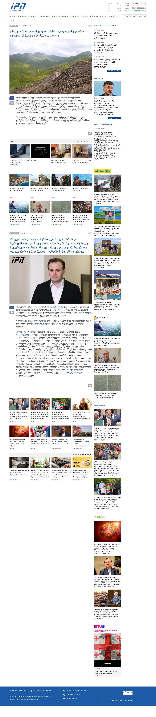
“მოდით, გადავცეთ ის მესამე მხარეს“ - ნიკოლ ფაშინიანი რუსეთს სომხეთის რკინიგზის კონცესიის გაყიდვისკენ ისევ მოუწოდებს (106, 614)
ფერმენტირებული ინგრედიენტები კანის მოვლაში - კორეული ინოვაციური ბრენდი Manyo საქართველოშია (81, 475)
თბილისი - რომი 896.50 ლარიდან (81, 189)
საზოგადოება (45, 16)
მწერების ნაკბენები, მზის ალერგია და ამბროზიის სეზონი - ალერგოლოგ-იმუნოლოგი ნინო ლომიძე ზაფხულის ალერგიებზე (40, 475)
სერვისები (37, 691)
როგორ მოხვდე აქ (83, 141)
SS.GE (13, 141)
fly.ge (11, 197)
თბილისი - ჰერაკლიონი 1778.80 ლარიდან (39, 189)
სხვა (12, 21)
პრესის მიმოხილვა (103, 124)
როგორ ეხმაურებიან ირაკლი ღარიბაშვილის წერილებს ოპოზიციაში (60, 442)
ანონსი (112, 16)
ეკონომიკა (75, 16)
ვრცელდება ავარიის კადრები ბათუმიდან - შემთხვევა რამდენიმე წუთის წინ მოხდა (81, 218)
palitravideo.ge (14, 224)
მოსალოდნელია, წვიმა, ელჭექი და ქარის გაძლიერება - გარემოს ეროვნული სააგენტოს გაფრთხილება (18, 219)
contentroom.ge (14, 479)
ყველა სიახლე (113, 70)
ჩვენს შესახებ (24, 691)
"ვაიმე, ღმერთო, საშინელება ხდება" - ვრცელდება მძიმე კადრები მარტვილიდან (60, 218)
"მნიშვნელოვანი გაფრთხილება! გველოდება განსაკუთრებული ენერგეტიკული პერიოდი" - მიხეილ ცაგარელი (40, 220)
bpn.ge (110, 3)
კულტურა (103, 16)
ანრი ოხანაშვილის (83, 313)
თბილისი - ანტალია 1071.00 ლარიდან (16, 189)
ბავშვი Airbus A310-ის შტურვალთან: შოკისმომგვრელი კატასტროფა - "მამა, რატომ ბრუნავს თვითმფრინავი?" (107, 305)
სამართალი (32, 16)
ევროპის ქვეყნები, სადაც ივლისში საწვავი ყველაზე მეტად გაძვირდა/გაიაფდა (40, 442)
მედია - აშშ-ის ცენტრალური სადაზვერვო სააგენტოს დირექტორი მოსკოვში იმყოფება (106, 48)
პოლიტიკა (22, 16)
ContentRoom (86, 454)
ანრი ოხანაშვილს (43, 324)
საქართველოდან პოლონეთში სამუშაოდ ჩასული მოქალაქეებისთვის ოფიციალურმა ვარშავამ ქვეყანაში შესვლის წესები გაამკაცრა (82, 446)
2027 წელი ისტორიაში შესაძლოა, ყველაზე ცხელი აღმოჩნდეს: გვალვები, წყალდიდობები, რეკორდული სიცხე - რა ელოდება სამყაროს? (18, 446)
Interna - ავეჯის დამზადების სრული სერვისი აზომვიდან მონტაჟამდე (19, 473)
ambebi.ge (12, 421)
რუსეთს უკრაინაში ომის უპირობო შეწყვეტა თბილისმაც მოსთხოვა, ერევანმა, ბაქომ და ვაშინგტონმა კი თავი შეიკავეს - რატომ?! (107, 199)
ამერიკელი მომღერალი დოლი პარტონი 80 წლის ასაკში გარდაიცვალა (107, 35)
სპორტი (85, 16)
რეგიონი (65, 16)
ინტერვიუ (98, 79)
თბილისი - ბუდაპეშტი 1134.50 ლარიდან (59, 189)
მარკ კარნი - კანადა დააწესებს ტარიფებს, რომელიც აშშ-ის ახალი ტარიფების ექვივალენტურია (107, 63)
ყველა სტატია (114, 118)
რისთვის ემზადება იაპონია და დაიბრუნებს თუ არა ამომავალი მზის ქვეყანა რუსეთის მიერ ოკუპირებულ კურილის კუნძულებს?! (107, 263)
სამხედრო (94, 16)
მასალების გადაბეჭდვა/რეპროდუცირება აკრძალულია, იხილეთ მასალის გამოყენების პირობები (29, 698)
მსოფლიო (56, 16)
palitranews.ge (56, 448)
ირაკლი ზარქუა (54, 307)
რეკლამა (47, 691)
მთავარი (12, 16)
